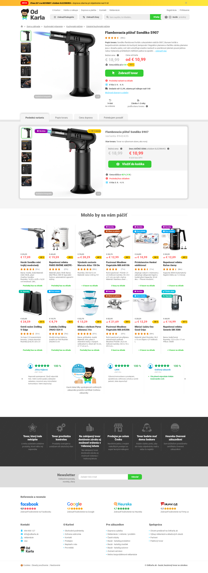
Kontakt (102, 10)
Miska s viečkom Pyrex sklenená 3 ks (89, 328)
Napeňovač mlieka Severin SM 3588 (172, 328)
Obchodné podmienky (74, 531)
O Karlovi (56, 10)
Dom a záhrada (33, 26)
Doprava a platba (88, 10)
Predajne (69, 541)
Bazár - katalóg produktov (119, 541)
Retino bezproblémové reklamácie (122, 554)
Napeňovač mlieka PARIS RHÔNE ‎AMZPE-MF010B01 (61, 265)
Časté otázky (113, 537)
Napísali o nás (71, 544)
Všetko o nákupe (70, 10)
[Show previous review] (22, 378)
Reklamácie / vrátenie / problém (121, 534)
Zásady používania (40, 565)
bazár (160, 565)
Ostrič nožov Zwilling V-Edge (31, 328)
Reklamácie (115, 10)
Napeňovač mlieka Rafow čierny (172, 264)
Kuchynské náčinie (74, 26)
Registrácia (172, 10)
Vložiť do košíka (133, 164)
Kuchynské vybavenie (53, 26)
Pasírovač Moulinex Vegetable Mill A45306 (117, 328)
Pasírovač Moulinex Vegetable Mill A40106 (117, 264)
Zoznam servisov (115, 551)
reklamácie (29, 537)
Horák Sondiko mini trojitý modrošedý (31, 264)
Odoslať (134, 477)
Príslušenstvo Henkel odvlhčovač (145, 264)
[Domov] (22, 26)
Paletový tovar (156, 541)
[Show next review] (185, 378)
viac (26, 541)
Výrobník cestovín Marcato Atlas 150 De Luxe (89, 265)
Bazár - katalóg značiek (118, 544)
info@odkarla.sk (31, 534)
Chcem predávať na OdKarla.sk (164, 531)
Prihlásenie (184, 10)
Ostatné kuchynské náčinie (98, 26)
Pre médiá (69, 548)
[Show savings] (118, 55)
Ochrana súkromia (73, 534)
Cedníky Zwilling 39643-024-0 (57, 328)
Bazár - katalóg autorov (118, 548)
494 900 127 (29, 531)
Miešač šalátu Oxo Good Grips (144, 328)
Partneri (153, 537)
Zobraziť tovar (128, 73)
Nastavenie (55, 565)
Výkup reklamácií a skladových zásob (166, 534)
